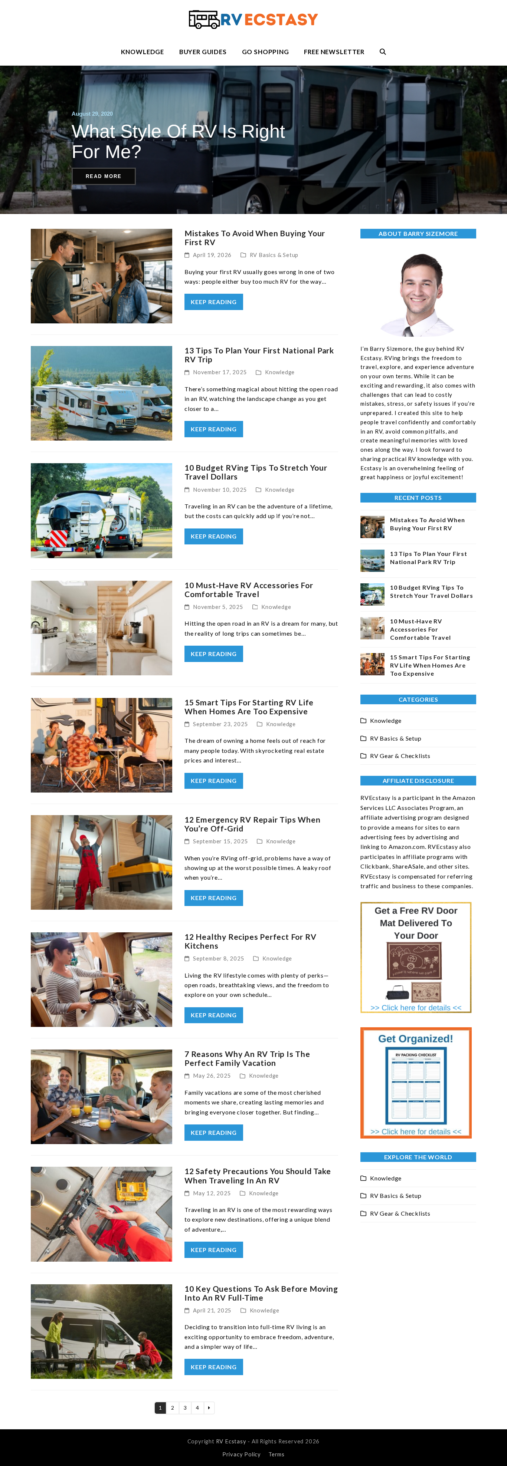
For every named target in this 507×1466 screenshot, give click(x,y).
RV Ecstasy (231, 1441)
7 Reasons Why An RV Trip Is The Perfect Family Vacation (247, 1058)
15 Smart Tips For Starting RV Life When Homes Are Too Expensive (249, 707)
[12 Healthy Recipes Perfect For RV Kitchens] (101, 978)
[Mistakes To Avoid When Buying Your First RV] (101, 275)
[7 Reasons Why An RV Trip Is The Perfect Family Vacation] (101, 1096)
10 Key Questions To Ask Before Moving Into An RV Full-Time (261, 1293)
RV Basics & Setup (274, 254)
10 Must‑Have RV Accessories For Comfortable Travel (248, 589)
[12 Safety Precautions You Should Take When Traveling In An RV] (101, 1213)
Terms (276, 1454)
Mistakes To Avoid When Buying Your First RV (254, 237)
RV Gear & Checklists (400, 755)
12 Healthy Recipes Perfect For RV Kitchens (250, 941)
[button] (383, 52)
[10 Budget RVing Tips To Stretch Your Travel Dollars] (101, 509)
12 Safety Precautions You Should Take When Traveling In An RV (257, 1175)
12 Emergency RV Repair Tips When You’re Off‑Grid (252, 824)
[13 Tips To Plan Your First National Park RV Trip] (101, 392)
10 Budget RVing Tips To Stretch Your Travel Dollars (255, 472)
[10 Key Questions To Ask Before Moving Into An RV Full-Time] (101, 1330)
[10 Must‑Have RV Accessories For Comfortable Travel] (101, 626)
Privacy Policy (241, 1454)
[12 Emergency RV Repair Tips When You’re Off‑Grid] (101, 861)
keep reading (214, 301)
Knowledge (280, 372)
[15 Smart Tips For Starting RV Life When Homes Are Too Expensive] (101, 744)
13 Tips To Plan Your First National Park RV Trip (259, 355)
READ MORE (104, 176)
